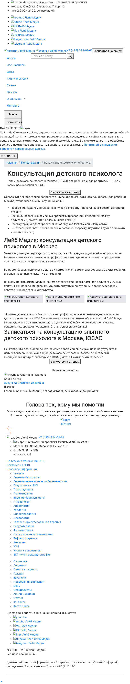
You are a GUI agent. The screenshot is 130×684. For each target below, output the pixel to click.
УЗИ (16, 546)
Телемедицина (23, 489)
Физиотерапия (23, 530)
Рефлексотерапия (25, 538)
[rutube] (25, 21)
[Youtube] (26, 17)
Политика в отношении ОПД (26, 461)
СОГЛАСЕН (8, 156)
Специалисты (16, 65)
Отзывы (12, 92)
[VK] (22, 26)
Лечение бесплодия (26, 477)
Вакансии (19, 577)
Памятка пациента (25, 569)
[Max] (23, 30)
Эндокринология (24, 514)
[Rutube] (27, 621)
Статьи (11, 85)
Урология (19, 509)
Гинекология (21, 501)
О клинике (14, 99)
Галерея (18, 573)
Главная (12, 162)
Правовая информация (22, 469)
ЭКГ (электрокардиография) (32, 554)
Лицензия (19, 565)
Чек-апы (18, 473)
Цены (10, 71)
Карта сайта (21, 606)
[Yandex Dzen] (28, 39)
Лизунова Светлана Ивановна (24, 382)
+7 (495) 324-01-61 (79, 50)
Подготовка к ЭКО (25, 485)
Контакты (13, 105)
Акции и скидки (17, 78)
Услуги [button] (11, 58)
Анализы (19, 542)
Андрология (21, 505)
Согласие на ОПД (18, 465)
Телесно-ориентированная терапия (37, 522)
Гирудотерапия (23, 526)
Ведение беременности (29, 497)
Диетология (21, 518)
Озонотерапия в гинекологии (33, 534)
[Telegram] (26, 43)
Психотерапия (30, 162)
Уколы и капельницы (27, 550)
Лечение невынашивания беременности (40, 481)
